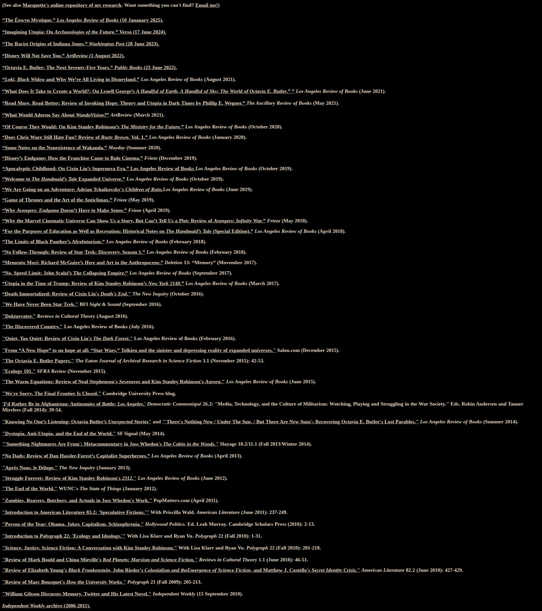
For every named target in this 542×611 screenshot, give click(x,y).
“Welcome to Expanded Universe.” (63, 179)
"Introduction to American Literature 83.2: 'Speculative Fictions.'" (75, 512)
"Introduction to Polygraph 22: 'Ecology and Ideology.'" (64, 536)
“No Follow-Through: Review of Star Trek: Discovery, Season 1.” (73, 252)
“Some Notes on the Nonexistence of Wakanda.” (54, 147)
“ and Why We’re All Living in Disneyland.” (70, 79)
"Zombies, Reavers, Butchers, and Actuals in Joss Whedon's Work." (77, 500)
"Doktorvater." (19, 316)
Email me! (206, 5)
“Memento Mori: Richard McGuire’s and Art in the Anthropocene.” (82, 262)
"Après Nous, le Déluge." (30, 467)
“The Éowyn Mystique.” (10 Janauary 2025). (82, 20)
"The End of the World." (29, 488)
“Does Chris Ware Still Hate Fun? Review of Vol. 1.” (75, 137)
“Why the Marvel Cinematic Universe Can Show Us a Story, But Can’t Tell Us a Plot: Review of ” (134, 221)
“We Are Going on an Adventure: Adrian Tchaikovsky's (82, 189)
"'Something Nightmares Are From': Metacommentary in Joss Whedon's (110, 444)
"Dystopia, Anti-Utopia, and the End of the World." (59, 433)
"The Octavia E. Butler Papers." (38, 360)
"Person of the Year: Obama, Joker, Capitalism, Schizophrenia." (73, 524)
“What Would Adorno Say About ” (55, 115)
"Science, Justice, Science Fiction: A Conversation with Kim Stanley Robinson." (89, 548)
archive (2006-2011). (46, 605)
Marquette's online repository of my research (72, 5)
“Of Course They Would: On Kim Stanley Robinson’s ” (93, 127)
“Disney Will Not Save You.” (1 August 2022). (63, 55)
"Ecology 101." (19, 371)
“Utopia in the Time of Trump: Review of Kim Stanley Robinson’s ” (93, 283)
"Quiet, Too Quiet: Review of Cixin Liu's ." (67, 338)
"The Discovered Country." (32, 326)
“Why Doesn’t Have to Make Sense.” (64, 210)
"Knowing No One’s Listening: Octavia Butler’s (76, 421)
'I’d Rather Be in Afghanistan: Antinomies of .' (74, 404)
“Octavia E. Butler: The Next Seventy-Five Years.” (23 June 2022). (89, 67)
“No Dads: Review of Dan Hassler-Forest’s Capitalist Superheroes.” (76, 456)
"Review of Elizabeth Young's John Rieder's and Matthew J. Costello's (181, 570)
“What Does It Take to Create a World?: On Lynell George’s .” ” (148, 91)
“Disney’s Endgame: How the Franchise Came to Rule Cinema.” (72, 158)
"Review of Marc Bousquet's (64, 582)
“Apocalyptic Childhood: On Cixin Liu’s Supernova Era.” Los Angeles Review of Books (98, 168)
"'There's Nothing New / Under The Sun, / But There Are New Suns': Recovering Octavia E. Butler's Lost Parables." (290, 421)
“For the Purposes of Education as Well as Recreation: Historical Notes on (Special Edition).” (127, 231)
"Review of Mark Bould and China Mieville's (100, 559)
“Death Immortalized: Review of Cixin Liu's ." (66, 294)
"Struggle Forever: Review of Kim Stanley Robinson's (69, 478)
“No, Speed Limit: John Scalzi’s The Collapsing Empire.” (65, 273)
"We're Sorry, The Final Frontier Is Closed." (51, 393)
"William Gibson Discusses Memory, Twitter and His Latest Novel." (76, 594)
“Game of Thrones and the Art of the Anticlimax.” (57, 200)
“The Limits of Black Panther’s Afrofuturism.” (53, 241)
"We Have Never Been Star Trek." (40, 304)
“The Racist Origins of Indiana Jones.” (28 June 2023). (80, 44)
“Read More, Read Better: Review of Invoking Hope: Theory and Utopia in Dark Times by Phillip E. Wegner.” (124, 103)
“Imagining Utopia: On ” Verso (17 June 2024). (84, 32)
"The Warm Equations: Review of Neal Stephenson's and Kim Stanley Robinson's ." (113, 381)
